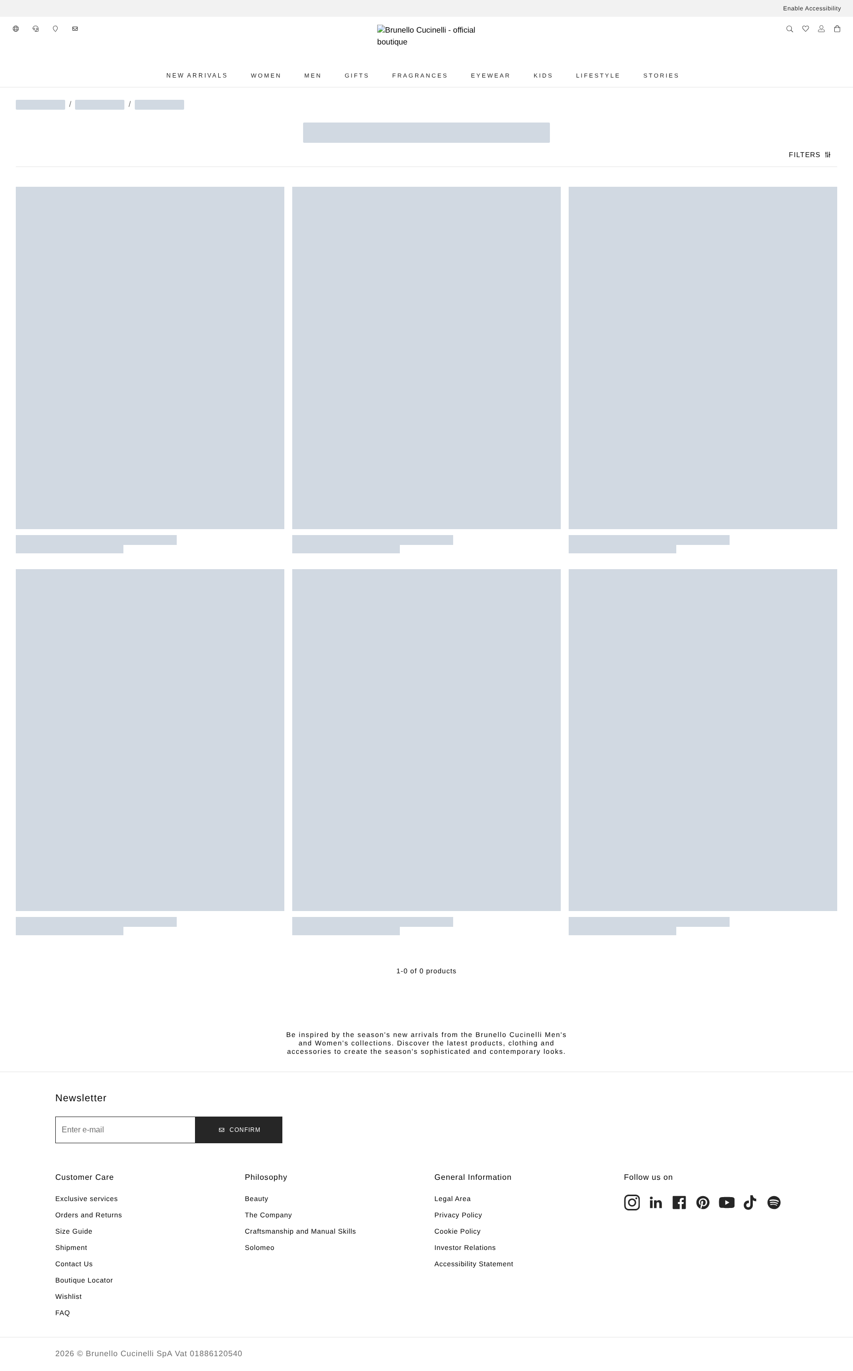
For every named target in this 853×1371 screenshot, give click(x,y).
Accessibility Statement (473, 1264)
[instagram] (632, 1202)
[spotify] (774, 1202)
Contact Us (74, 1264)
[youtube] (727, 1202)
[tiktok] (750, 1202)
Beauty (257, 1199)
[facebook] (679, 1202)
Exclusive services (86, 1199)
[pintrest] (703, 1202)
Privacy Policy (458, 1215)
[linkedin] (655, 1202)
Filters (804, 155)
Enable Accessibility (812, 8)
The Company (268, 1215)
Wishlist (68, 1296)
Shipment (71, 1247)
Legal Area (452, 1199)
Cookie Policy (457, 1231)
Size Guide (73, 1231)
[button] (16, 29)
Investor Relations (465, 1247)
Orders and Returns (88, 1215)
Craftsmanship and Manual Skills (300, 1231)
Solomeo (259, 1247)
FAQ (62, 1313)
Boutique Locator (84, 1280)
